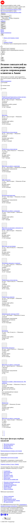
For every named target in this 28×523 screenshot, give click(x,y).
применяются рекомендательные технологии (14, 505)
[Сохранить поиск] (2, 58)
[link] (3, 26)
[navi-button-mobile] (2, 34)
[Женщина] (4, 94)
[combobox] (8, 49)
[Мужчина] (4, 192)
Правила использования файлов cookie (11, 12)
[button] (2, 30)
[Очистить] (3, 52)
